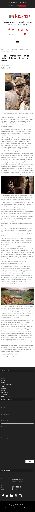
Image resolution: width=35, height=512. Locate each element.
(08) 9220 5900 (13, 2)
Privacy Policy (18, 508)
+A (22, 5)
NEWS (3, 382)
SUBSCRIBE (4, 394)
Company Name (5, 426)
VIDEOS (3, 386)
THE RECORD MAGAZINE (9, 384)
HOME (3, 380)
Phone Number (5, 414)
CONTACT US (5, 396)
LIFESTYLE (4, 390)
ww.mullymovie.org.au (8, 356)
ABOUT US (4, 392)
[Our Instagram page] (26, 30)
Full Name (4, 408)
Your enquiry (4, 438)
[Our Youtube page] (22, 30)
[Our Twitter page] (13, 30)
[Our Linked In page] (18, 30)
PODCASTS (4, 388)
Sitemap (26, 508)
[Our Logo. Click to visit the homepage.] (17, 16)
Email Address (5, 420)
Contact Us (15, 490)
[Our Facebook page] (9, 30)
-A (20, 5)
